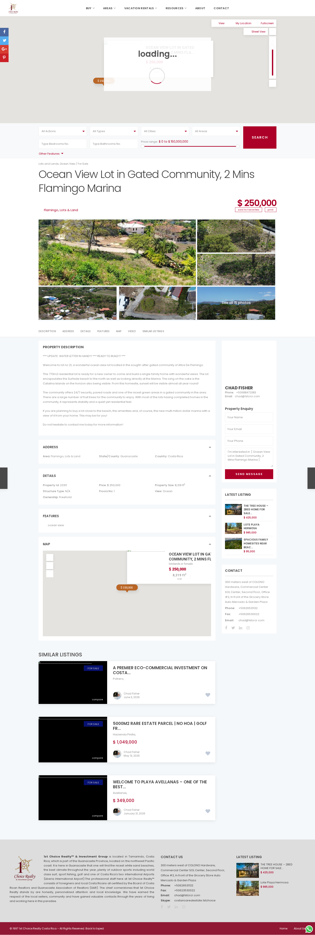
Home (283, 928)
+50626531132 (248, 608)
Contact (221, 8)
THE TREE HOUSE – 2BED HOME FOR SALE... (256, 509)
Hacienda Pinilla (124, 734)
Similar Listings (153, 331)
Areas (108, 8)
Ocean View (67, 164)
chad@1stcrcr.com (251, 620)
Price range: (149, 141)
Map (119, 331)
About (200, 8)
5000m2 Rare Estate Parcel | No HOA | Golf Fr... (160, 726)
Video (132, 331)
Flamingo (51, 210)
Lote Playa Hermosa (252, 526)
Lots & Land (69, 210)
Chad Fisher (132, 693)
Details (86, 331)
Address (68, 331)
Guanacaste (129, 456)
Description (47, 331)
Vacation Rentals (139, 8)
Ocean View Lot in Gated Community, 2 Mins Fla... (193, 556)
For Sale (83, 164)
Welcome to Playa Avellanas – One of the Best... (160, 784)
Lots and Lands (49, 164)
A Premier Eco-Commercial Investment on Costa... (160, 670)
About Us (299, 928)
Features (103, 331)
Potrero (118, 679)
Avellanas (120, 793)
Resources (175, 8)
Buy (89, 8)
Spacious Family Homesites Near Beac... (256, 543)
